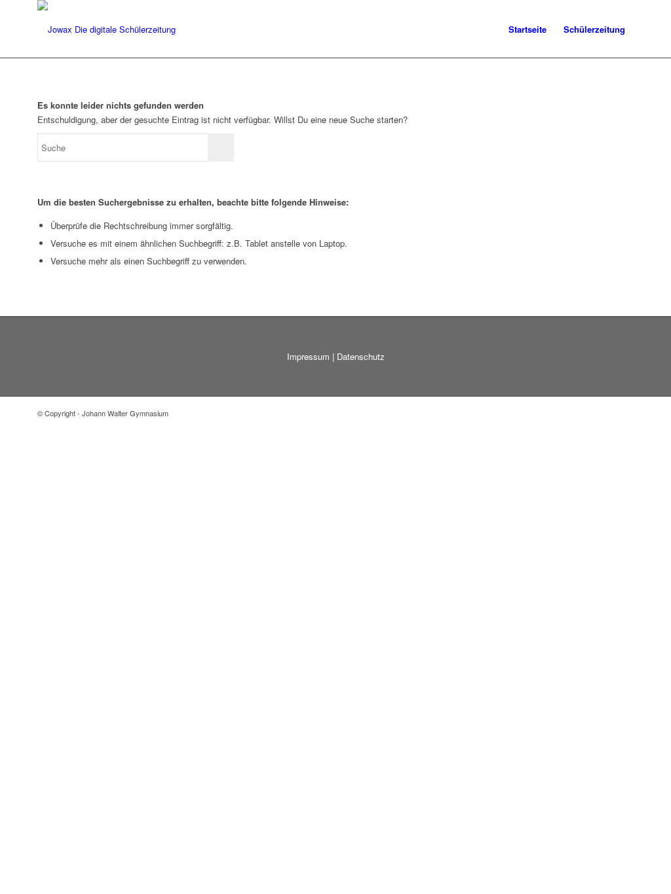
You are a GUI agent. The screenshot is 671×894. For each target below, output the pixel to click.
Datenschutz (361, 356)
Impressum (308, 356)
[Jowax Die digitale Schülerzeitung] (106, 29)
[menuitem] (527, 29)
